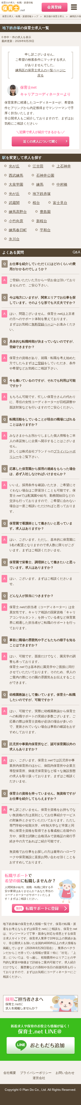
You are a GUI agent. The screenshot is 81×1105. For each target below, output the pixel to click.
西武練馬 (16, 175)
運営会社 (39, 1078)
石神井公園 (45, 175)
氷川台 (14, 239)
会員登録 (54, 7)
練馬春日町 (18, 230)
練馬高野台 (18, 212)
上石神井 (63, 166)
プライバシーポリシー (36, 1073)
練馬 (39, 184)
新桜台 (41, 221)
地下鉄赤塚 (42, 194)
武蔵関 (14, 203)
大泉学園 (16, 184)
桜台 (36, 203)
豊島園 (45, 212)
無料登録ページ (43, 324)
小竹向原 (16, 221)
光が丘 (14, 166)
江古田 (38, 166)
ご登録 (39, 363)
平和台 (45, 230)
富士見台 (60, 203)
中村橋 (61, 184)
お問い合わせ (65, 1073)
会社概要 (9, 1073)
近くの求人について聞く (40, 141)
